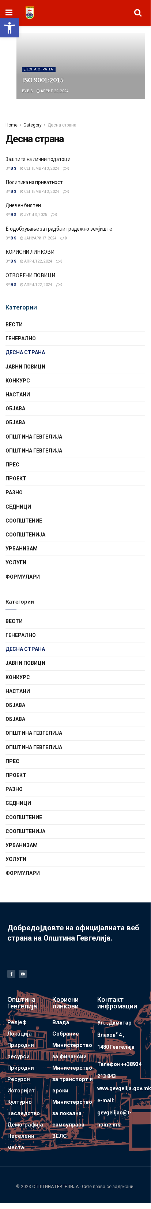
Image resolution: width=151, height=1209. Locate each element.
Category (32, 125)
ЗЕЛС (59, 1136)
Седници (18, 507)
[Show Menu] (8, 13)
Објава (15, 408)
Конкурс (17, 381)
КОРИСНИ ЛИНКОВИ (29, 251)
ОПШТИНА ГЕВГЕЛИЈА (33, 451)
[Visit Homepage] (30, 13)
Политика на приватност (34, 182)
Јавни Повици (25, 367)
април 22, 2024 (54, 91)
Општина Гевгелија (33, 437)
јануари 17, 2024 (40, 238)
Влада (60, 1022)
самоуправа (68, 1124)
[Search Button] (137, 13)
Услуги (15, 562)
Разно (14, 492)
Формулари (22, 577)
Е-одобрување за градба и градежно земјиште (58, 228)
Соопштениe (23, 521)
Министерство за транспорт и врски (72, 1079)
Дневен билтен (23, 205)
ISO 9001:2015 (43, 79)
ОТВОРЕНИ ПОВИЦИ (30, 275)
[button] (9, 27)
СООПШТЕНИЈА (25, 535)
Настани (17, 394)
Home (11, 125)
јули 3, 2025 (35, 215)
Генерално (20, 338)
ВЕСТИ (14, 324)
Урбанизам (21, 549)
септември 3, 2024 (41, 168)
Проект (15, 478)
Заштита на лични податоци (38, 158)
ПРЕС (12, 465)
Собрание (65, 1033)
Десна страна (38, 69)
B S (30, 91)
